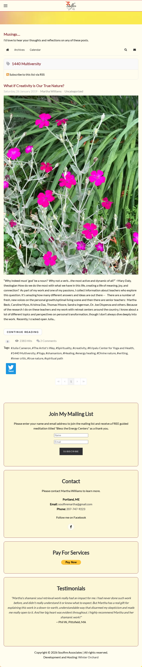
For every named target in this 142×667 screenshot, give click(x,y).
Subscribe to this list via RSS (27, 74)
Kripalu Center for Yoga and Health (111, 348)
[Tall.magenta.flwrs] (71, 185)
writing (123, 353)
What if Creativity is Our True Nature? (34, 85)
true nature (36, 358)
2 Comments (48, 340)
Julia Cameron (22, 348)
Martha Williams (51, 91)
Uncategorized (74, 91)
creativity (80, 348)
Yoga (41, 353)
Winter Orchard (88, 657)
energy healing (86, 353)
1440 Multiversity (24, 353)
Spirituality (65, 348)
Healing (69, 353)
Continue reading (23, 331)
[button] (5, 5)
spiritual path (54, 358)
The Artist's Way (44, 348)
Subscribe (71, 451)
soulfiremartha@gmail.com (75, 504)
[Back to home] (71, 5)
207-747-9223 (75, 509)
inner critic (19, 358)
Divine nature (107, 353)
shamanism (54, 353)
